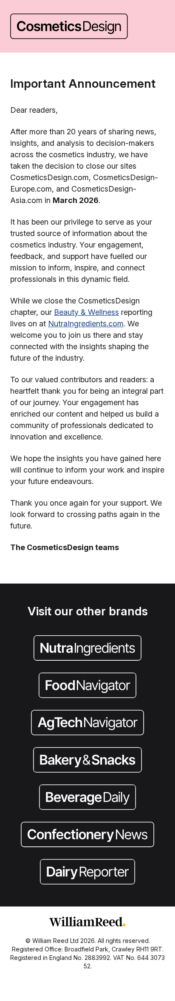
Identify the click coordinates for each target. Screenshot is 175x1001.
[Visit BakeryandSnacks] (87, 760)
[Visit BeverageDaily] (87, 798)
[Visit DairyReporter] (87, 872)
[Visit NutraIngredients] (87, 648)
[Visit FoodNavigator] (87, 686)
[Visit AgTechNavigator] (87, 723)
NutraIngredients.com (86, 323)
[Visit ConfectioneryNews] (87, 835)
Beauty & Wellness (86, 312)
